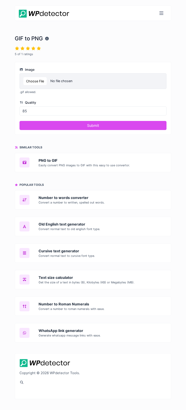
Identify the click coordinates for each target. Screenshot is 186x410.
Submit (93, 125)
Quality (30, 102)
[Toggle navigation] (161, 13)
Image (29, 69)
